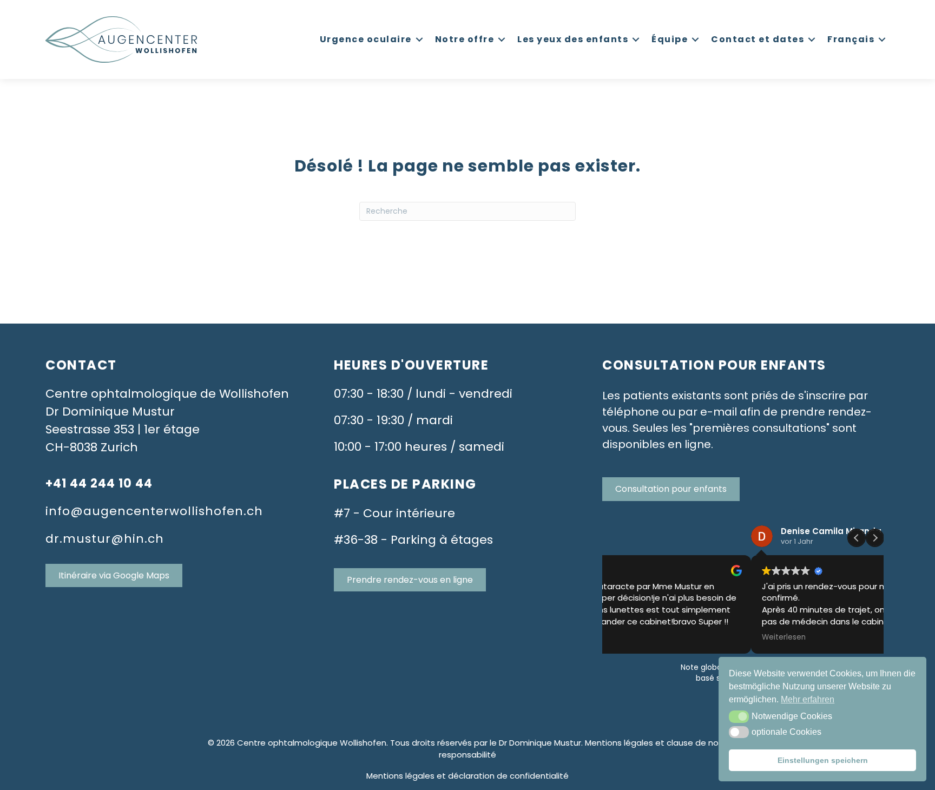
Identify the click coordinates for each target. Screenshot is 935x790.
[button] (739, 716)
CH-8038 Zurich (91, 447)
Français (850, 39)
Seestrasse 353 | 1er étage (122, 429)
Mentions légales (400, 775)
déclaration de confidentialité (508, 775)
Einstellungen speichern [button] (823, 760)
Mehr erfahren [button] (807, 699)
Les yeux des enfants (572, 39)
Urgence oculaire (366, 39)
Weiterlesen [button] (635, 637)
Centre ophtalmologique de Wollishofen (167, 393)
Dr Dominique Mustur (110, 411)
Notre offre (465, 39)
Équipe (669, 39)
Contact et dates (757, 39)
